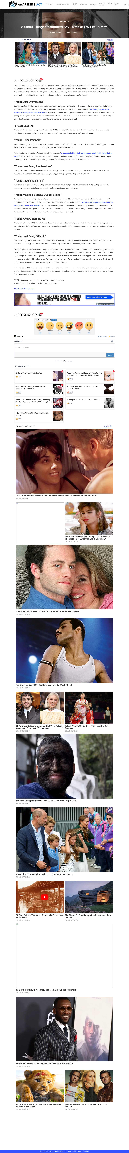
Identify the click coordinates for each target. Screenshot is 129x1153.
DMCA (74, 1151)
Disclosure (86, 1151)
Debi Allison (56, 32)
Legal (69, 1151)
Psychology (64, 21)
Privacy (80, 1151)
